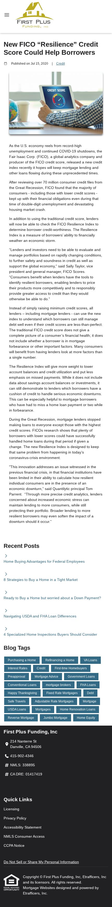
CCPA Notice (14, 845)
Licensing (11, 809)
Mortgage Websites (39, 888)
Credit (60, 63)
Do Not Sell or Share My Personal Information (41, 862)
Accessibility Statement (22, 827)
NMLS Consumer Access (24, 836)
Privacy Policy (15, 818)
